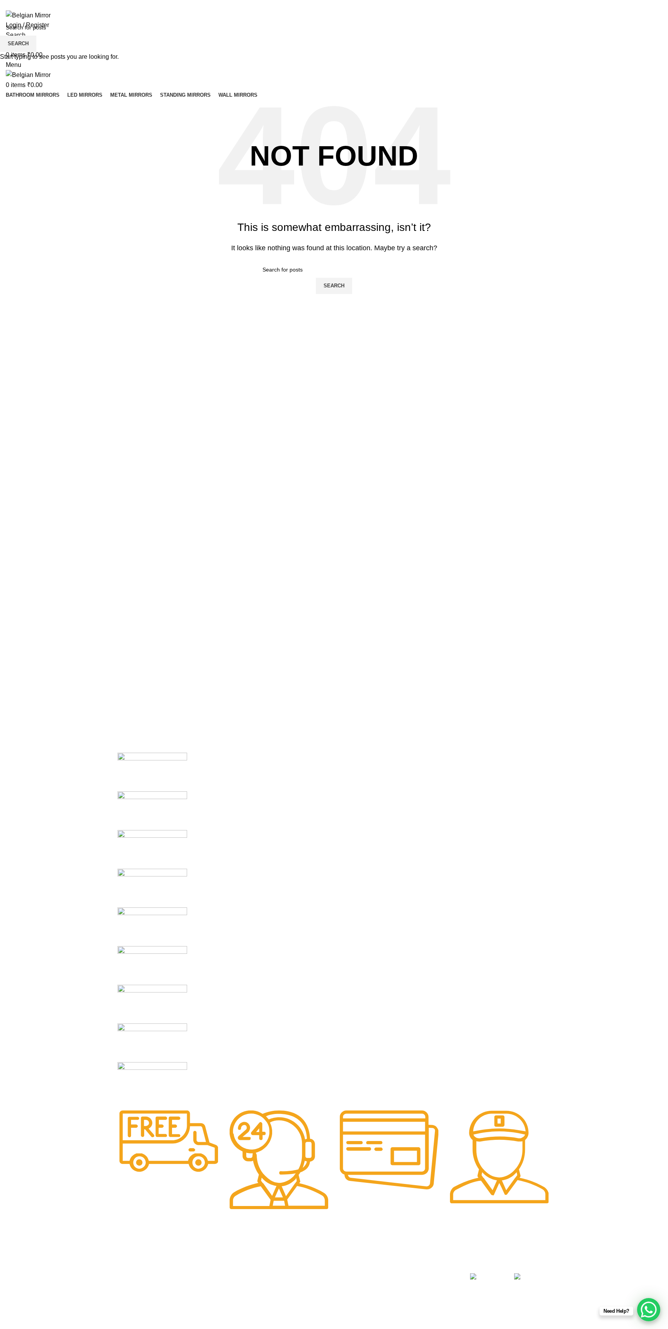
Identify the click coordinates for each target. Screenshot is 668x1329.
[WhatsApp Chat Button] (648, 1309)
